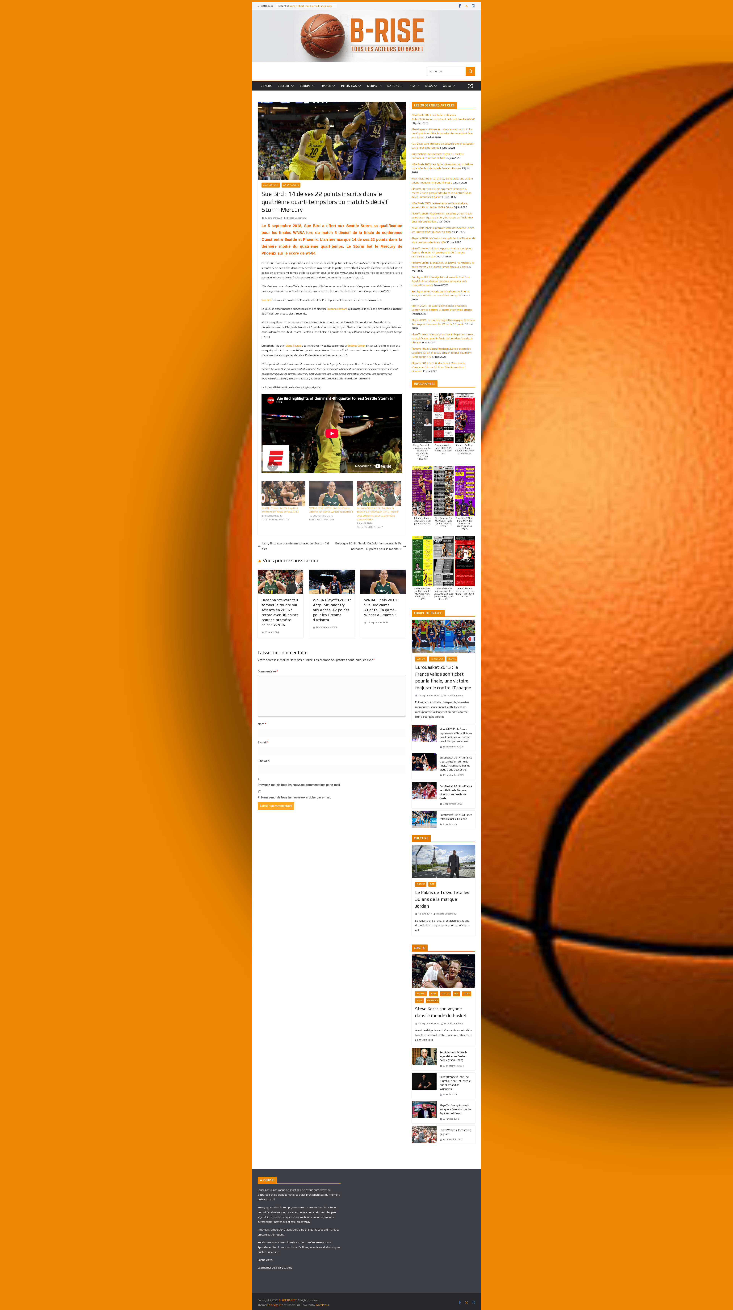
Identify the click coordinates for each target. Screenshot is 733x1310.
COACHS (266, 86)
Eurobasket (436, 659)
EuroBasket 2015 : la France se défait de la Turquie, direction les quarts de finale (456, 792)
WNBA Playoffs (291, 185)
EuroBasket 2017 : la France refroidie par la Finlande (456, 816)
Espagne (421, 659)
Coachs (445, 994)
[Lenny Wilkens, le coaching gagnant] (424, 1135)
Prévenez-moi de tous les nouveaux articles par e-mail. (294, 797)
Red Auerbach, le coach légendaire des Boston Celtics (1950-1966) (453, 1056)
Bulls (434, 994)
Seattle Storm (270, 185)
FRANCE (326, 86)
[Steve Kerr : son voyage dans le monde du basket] (443, 971)
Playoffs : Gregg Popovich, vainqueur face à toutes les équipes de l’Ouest (455, 1109)
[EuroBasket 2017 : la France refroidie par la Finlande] (424, 820)
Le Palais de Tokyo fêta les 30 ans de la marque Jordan (442, 899)
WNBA (447, 86)
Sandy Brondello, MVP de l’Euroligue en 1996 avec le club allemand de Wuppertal (455, 1082)
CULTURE (284, 86)
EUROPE (305, 86)
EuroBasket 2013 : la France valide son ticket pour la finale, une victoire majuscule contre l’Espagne (443, 677)
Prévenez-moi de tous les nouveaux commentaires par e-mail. (299, 785)
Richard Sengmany (296, 218)
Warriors (432, 1000)
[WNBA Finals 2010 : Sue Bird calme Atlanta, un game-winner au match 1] (331, 493)
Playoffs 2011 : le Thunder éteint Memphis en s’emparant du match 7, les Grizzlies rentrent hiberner (439, 367)
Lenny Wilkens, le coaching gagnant (455, 1131)
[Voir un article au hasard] (470, 86)
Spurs (466, 994)
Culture (421, 884)
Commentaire (268, 671)
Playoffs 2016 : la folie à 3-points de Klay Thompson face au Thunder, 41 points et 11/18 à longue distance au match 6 (442, 252)
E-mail (263, 742)
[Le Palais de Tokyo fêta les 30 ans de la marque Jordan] (443, 861)
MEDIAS (372, 86)
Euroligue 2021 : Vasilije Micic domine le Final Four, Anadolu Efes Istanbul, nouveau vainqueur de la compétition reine (441, 281)
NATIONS (393, 86)
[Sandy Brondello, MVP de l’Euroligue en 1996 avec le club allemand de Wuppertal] (424, 1086)
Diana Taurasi (293, 345)
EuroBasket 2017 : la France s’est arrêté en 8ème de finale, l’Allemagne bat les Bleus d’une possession (456, 763)
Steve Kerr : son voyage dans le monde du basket (441, 1012)
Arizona (421, 994)
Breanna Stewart (337, 308)
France (452, 659)
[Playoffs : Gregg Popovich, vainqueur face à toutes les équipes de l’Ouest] (424, 1112)
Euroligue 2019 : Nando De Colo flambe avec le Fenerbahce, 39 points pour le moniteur (368, 546)
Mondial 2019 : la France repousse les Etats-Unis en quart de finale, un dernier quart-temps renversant (456, 735)
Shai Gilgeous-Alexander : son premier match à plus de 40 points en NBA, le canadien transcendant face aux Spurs (442, 133)
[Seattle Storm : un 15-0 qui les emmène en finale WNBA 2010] (283, 493)
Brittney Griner (356, 345)
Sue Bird (266, 300)
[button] (292, 86)
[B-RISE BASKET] (366, 12)
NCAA (429, 86)
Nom (262, 724)
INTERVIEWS (349, 86)
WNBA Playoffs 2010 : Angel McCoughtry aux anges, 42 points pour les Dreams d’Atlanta (332, 610)
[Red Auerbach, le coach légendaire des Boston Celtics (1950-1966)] (424, 1059)
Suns (419, 1000)
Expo (432, 884)
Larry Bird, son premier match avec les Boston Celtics (295, 546)
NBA (412, 86)
